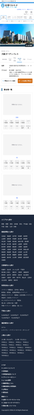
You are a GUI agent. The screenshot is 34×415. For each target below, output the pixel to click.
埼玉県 (3, 241)
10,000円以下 (24, 315)
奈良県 (20, 249)
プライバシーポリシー (9, 377)
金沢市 (9, 275)
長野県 (25, 244)
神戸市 (19, 277)
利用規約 (5, 371)
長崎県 (3, 257)
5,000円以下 (5, 315)
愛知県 (14, 247)
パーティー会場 (5, 21)
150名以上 (20, 347)
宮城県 (20, 236)
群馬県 (25, 239)
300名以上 (5, 350)
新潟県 (27, 241)
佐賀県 (25, 255)
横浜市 (15, 272)
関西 (7, 224)
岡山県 (14, 252)
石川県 (9, 244)
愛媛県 (14, 255)
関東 (3, 224)
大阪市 (9, 277)
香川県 (9, 255)
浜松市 (20, 275)
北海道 (16, 224)
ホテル (3, 327)
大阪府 (9, 249)
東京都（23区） (6, 272)
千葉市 (23, 269)
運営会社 (5, 392)
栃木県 (20, 239)
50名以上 (26, 342)
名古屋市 (26, 275)
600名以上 (29, 350)
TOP (4, 365)
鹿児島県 (26, 257)
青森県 (9, 236)
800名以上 (12, 353)
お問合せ (5, 389)
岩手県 (14, 236)
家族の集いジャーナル (9, 405)
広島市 (30, 277)
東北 (20, 224)
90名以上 (26, 345)
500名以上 (21, 350)
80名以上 (18, 345)
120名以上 (12, 347)
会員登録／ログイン (21, 9)
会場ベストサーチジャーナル (11, 399)
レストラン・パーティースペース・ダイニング (15, 330)
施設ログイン (30, 9)
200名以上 (28, 347)
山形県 (3, 239)
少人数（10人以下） (8, 339)
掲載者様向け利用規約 (9, 386)
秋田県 (25, 236)
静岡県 (9, 247)
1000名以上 (5, 355)
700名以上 (5, 353)
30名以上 (11, 342)
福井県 (14, 244)
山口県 (25, 252)
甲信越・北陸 (28, 224)
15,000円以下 (15, 318)
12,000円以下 (6, 318)
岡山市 (24, 277)
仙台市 (9, 269)
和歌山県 (26, 249)
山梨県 (20, 244)
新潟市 (3, 275)
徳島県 (3, 255)
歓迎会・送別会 (6, 292)
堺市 (13, 277)
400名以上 (13, 350)
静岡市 (14, 275)
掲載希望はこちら (8, 383)
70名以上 (11, 345)
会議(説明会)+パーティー (19, 292)
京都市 (3, 277)
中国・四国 (5, 226)
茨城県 (14, 239)
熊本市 (16, 280)
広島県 (20, 252)
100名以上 (5, 347)
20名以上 (4, 342)
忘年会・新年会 (19, 289)
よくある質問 (7, 380)
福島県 (9, 239)
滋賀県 (25, 247)
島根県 (9, 252)
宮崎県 (20, 257)
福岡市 (10, 280)
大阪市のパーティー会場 (28, 21)
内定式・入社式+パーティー (10, 297)
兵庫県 (14, 249)
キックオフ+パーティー (9, 300)
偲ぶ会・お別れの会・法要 (9, 303)
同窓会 (19, 300)
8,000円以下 (15, 315)
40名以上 (18, 342)
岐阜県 (3, 247)
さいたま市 (15, 269)
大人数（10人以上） (21, 339)
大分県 (14, 257)
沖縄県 (3, 260)
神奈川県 (20, 241)
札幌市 (3, 269)
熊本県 (9, 257)
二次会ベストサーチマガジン (11, 402)
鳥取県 (3, 252)
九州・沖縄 (13, 226)
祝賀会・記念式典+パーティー (23, 295)
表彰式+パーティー (7, 295)
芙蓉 (17, 117)
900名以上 (20, 353)
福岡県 (20, 255)
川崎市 (20, 272)
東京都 (14, 241)
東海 (11, 224)
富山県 (3, 244)
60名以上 (4, 345)
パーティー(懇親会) (7, 289)
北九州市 (4, 280)
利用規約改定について (9, 374)
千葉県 (9, 241)
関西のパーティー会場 (15, 21)
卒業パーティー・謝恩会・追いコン (12, 305)
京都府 (3, 249)
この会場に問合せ (26, 81)
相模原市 (26, 272)
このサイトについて (9, 368)
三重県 (20, 247)
